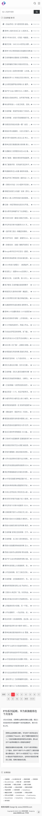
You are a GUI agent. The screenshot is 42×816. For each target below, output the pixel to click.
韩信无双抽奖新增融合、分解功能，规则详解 (21, 378)
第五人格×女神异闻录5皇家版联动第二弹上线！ (22, 198)
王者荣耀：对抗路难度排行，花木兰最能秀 (20, 579)
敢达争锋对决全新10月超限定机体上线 (19, 599)
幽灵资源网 (27, 782)
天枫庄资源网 (28, 792)
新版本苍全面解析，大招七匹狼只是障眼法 (20, 131)
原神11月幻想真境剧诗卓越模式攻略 (18, 51)
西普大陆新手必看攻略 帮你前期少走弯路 (20, 552)
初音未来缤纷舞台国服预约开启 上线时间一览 (21, 485)
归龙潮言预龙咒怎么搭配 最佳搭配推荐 (19, 445)
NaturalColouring (30, 798)
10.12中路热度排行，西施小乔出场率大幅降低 (21, 325)
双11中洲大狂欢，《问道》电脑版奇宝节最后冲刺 (22, 38)
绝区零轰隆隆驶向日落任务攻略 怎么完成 (20, 472)
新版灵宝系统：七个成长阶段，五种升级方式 (21, 358)
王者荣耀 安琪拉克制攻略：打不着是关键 (20, 532)
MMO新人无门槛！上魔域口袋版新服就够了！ (21, 345)
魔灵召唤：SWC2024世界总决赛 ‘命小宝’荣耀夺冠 (23, 44)
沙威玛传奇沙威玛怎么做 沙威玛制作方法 (20, 398)
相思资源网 (8, 784)
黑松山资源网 (8, 787)
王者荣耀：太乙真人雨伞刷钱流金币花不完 (20, 539)
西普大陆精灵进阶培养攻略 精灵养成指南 (20, 525)
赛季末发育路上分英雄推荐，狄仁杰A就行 (20, 566)
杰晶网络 (7, 779)
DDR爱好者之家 (16, 779)
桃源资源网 (27, 779)
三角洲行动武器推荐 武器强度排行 (17, 439)
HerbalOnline (19, 798)
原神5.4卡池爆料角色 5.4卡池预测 (17, 312)
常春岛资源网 (28, 787)
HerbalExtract (26, 790)
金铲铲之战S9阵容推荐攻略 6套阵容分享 (19, 559)
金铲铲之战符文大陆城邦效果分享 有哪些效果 (21, 646)
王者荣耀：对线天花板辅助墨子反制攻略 (19, 118)
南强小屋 (18, 782)
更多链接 (7, 800)
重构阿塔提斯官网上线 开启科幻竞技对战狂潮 (21, 586)
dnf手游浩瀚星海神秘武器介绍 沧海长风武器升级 (22, 479)
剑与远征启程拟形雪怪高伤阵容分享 (18, 673)
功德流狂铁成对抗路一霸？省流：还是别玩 (20, 124)
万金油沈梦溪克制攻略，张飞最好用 (18, 332)
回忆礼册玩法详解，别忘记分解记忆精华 (19, 365)
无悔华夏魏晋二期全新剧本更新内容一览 (19, 452)
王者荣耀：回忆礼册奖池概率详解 (17, 372)
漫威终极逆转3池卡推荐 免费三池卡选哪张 (20, 626)
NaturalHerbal (9, 798)
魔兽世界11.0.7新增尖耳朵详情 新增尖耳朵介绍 (22, 78)
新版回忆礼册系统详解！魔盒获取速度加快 (20, 292)
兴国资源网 (17, 790)
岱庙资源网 (8, 790)
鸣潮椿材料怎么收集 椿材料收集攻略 (18, 171)
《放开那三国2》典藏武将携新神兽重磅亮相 (21, 231)
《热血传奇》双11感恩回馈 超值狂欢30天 (20, 24)
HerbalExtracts (20, 795)
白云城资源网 (18, 792)
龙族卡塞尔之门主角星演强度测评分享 (18, 686)
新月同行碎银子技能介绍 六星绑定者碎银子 (20, 499)
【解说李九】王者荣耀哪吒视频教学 (18, 679)
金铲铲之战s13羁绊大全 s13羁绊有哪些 (19, 91)
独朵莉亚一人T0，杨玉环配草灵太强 (18, 392)
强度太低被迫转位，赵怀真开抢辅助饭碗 (19, 98)
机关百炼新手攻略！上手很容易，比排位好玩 (21, 318)
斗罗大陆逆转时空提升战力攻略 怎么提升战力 (21, 459)
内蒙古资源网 (27, 784)
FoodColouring (31, 795)
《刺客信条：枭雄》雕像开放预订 (17, 245)
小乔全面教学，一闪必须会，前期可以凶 (19, 612)
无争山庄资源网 (9, 795)
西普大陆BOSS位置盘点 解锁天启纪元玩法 (20, 519)
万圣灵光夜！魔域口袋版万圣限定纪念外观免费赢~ (23, 218)
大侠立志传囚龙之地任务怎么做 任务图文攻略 (21, 492)
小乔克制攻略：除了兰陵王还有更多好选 (19, 572)
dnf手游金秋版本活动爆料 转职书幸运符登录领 (22, 659)
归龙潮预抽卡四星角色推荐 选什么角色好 (20, 666)
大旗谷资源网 (18, 787)
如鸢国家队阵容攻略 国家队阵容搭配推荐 (20, 352)
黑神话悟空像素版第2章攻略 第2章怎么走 (20, 144)
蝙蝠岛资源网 (8, 792)
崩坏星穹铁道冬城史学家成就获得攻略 (18, 639)
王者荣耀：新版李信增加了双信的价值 (18, 111)
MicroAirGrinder (9, 782)
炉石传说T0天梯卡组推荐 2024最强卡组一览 (21, 505)
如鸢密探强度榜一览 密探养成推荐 (17, 405)
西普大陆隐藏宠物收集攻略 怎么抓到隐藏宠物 (21, 546)
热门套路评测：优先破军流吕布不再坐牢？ (20, 165)
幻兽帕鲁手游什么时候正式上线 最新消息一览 (21, 512)
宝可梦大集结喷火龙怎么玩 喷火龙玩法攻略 (20, 138)
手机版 (27, 813)
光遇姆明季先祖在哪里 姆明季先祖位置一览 (20, 305)
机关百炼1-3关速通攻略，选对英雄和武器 (20, 619)
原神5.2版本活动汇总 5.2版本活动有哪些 (20, 31)
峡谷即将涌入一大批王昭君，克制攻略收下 (20, 104)
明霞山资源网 (17, 784)
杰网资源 (35, 779)
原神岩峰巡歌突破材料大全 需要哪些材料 (20, 632)
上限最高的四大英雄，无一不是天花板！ (19, 606)
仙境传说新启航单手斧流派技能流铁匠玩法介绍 (22, 652)
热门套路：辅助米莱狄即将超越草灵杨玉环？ (21, 158)
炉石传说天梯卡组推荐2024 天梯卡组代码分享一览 (23, 225)
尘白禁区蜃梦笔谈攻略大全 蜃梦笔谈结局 (20, 84)
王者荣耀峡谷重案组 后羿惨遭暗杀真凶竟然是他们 (23, 58)
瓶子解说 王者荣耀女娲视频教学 (16, 285)
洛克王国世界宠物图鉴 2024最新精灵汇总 (20, 432)
